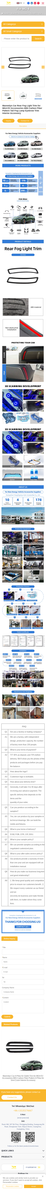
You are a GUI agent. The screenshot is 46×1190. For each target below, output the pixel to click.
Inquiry (8, 121)
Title (4, 947)
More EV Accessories (19, 13)
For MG (33, 13)
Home (6, 13)
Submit (7, 1017)
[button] (2, 67)
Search (38, 38)
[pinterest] (38, 3)
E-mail (4, 967)
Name (4, 957)
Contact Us (25, 121)
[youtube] (35, 3)
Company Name (8, 988)
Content (5, 998)
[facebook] (28, 3)
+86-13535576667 (23, 1110)
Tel (3, 977)
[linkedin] (32, 3)
